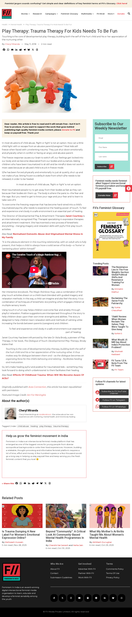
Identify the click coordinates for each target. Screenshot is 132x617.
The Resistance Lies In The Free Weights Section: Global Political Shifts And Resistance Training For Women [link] (120, 276)
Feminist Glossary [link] (69, 14)
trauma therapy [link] (61, 426)
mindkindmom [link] (45, 414)
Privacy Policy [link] (112, 577)
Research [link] (37, 14)
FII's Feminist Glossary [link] (108, 208)
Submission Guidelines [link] (61, 577)
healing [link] (34, 426)
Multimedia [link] (86, 14)
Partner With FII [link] (86, 573)
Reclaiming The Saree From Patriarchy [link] (119, 301)
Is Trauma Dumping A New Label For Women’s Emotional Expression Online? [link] (21, 534)
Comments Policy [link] (114, 569)
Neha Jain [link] (78, 545)
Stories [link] (24, 14)
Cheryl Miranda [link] (12, 44)
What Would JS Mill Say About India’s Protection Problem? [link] (121, 343)
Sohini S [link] (118, 333)
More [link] (110, 14)
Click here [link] (121, 3)
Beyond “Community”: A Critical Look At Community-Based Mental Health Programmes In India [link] (65, 536)
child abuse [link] (23, 426)
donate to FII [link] (68, 130)
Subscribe (101, 166)
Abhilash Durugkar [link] (102, 542)
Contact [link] (54, 573)
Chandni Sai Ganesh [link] (58, 545)
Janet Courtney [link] (74, 216)
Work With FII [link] (85, 577)
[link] (128, 188)
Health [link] (4, 24)
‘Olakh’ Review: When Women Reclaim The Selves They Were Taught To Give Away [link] (120, 323)
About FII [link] (55, 569)
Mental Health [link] (16, 24)
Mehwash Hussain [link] (14, 542)
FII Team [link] (119, 369)
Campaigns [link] (50, 14)
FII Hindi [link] (101, 14)
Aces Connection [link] (37, 387)
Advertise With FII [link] (87, 569)
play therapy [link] (45, 426)
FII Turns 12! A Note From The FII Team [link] (119, 363)
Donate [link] (121, 14)
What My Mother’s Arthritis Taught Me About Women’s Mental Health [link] (106, 534)
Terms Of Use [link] (112, 573)
